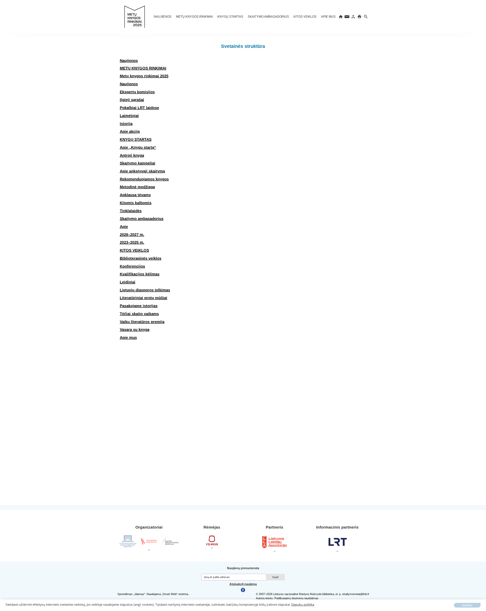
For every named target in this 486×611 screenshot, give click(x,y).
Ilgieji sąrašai (132, 100)
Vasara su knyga (134, 329)
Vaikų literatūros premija (142, 322)
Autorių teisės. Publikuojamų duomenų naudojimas (287, 598)
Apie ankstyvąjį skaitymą (142, 171)
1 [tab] (149, 550)
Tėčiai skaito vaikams (139, 314)
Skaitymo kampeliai (137, 163)
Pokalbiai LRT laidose (139, 108)
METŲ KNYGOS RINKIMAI (194, 16)
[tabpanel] (127, 541)
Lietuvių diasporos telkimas (145, 290)
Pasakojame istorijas (139, 306)
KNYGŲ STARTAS (230, 16)
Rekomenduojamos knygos (144, 179)
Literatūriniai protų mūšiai (143, 298)
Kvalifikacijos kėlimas (139, 274)
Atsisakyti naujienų (243, 584)
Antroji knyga (132, 155)
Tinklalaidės (131, 211)
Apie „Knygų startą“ (138, 147)
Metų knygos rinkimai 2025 (144, 76)
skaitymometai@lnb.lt (355, 594)
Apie (124, 226)
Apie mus (328, 16)
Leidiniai (127, 282)
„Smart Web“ (170, 594)
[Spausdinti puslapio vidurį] (359, 16)
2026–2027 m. (132, 234)
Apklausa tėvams (135, 195)
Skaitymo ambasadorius (268, 16)
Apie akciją (130, 131)
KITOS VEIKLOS (304, 16)
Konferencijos (132, 266)
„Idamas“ (139, 594)
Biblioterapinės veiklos (140, 258)
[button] (6, 607)
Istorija (126, 124)
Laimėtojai (129, 116)
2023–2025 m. (132, 242)
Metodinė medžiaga (137, 187)
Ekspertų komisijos (137, 92)
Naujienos (162, 16)
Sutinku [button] (467, 605)
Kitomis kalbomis (135, 203)
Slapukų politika (302, 604)
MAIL (347, 16)
